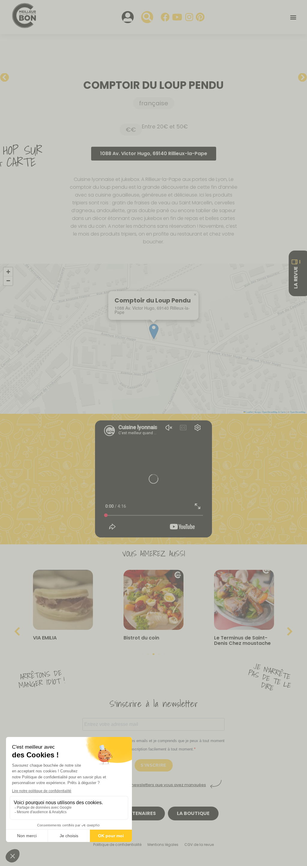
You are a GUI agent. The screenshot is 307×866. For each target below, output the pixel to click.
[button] (293, 17)
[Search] (147, 17)
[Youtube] (177, 17)
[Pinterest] (200, 17)
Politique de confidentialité (117, 844)
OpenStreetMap (298, 411)
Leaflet (249, 411)
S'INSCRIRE (154, 765)
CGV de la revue (199, 844)
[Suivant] (297, 77)
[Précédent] (9, 77)
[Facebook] (165, 17)
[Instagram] (189, 17)
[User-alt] (127, 17)
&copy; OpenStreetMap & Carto (270, 411)
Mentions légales (163, 844)
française (153, 103)
